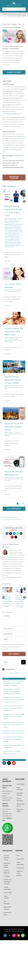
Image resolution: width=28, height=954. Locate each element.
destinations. (19, 56)
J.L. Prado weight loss (10, 239)
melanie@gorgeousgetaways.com (12, 113)
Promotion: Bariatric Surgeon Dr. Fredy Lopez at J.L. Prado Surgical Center (21, 599)
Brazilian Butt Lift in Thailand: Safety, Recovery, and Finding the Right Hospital (13, 716)
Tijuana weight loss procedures (12, 243)
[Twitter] (9, 763)
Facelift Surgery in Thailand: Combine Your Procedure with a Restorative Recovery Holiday (12, 691)
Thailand (11, 341)
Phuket (6, 341)
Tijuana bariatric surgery (15, 242)
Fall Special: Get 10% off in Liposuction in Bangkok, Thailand (14, 426)
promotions (7, 480)
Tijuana (13, 222)
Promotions (7, 222)
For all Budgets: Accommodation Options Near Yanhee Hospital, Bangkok (12, 739)
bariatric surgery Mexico (15, 228)
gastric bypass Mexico (13, 231)
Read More (7, 261)
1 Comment (6, 606)
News (13, 519)
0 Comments (20, 607)
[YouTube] (14, 763)
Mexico (6, 388)
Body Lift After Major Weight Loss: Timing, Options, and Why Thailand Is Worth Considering (13, 700)
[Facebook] (4, 763)
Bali (21, 340)
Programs (16, 338)
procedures (9, 56)
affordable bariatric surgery (11, 224)
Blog (9, 14)
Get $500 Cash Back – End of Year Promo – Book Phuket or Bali (14, 331)
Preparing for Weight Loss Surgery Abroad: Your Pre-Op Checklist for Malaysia (13, 725)
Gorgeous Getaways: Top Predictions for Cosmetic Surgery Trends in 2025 (7, 599)
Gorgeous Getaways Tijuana (16, 234)
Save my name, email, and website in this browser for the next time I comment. (13, 647)
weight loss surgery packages (12, 245)
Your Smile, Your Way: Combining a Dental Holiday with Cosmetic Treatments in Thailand (13, 683)
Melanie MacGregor (11, 218)
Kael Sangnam (10, 337)
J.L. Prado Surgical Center (15, 237)
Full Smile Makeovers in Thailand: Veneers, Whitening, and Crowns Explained (13, 708)
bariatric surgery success (11, 230)
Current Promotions (14, 221)
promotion (7, 340)
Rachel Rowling (10, 289)
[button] (3, 597)
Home (4, 14)
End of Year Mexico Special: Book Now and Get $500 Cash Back (13, 380)
